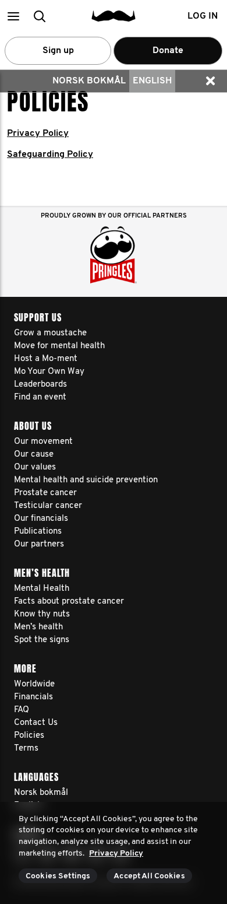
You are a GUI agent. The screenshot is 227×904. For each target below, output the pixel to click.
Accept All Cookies (149, 876)
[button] (13, 16)
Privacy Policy (38, 133)
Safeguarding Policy (50, 154)
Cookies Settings (58, 876)
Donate (167, 50)
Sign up (58, 50)
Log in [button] (202, 16)
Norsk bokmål (89, 81)
